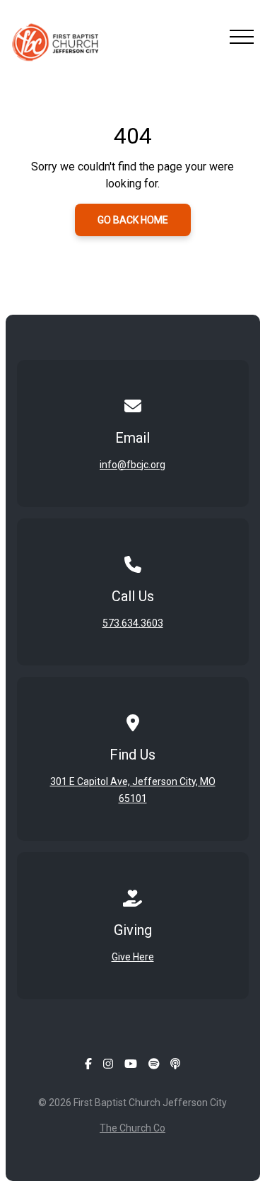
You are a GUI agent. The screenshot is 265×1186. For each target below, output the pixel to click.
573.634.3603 (132, 623)
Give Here (133, 957)
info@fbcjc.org (132, 464)
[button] (242, 37)
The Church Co (132, 1128)
